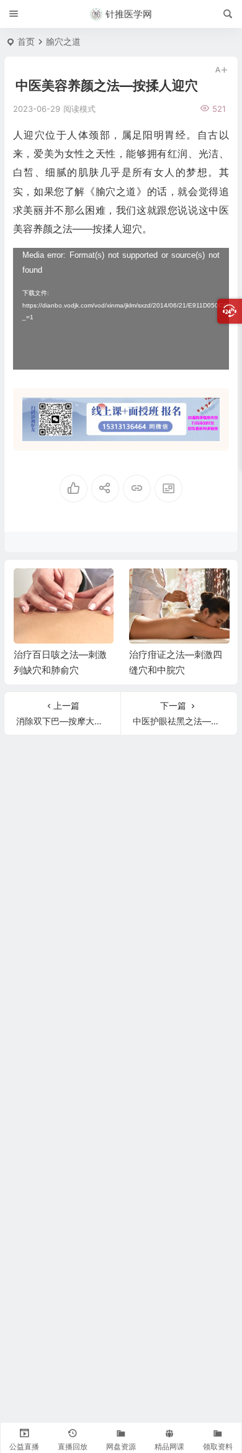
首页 (26, 41)
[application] (121, 309)
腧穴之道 (63, 41)
